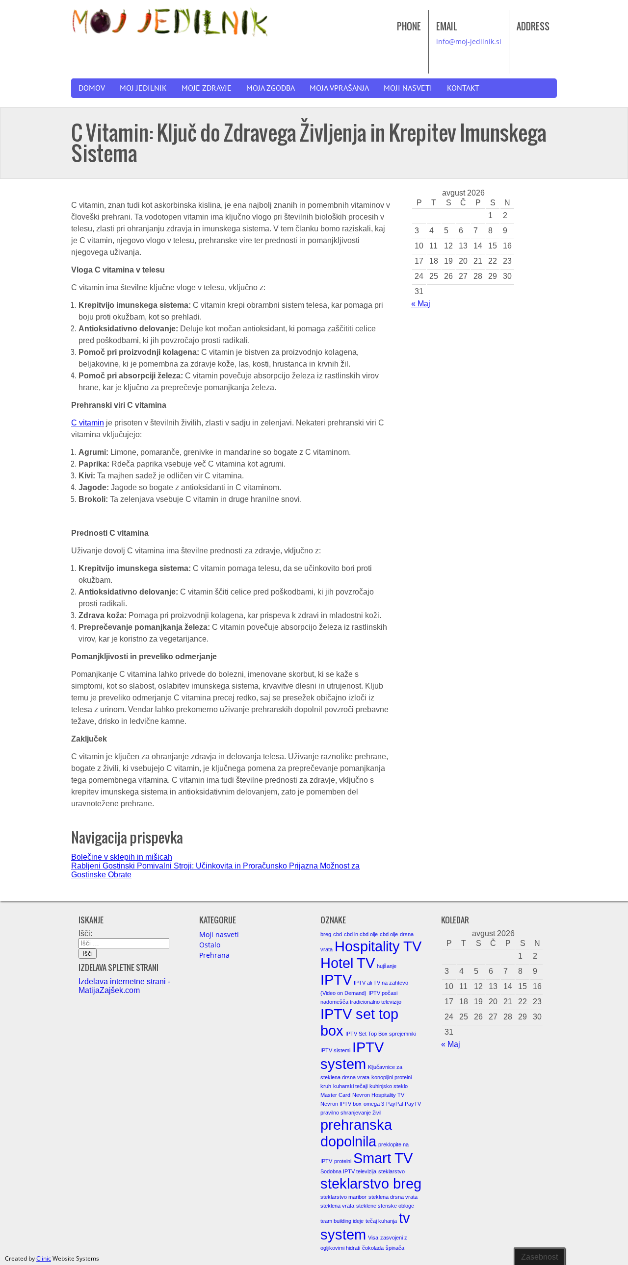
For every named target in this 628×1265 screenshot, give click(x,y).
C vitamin (87, 423)
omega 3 (374, 1104)
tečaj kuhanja (381, 1221)
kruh (325, 1086)
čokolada (373, 1248)
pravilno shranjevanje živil (350, 1113)
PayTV (413, 1104)
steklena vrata (337, 1206)
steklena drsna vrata (393, 1197)
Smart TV (383, 1158)
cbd (337, 934)
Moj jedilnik (143, 88)
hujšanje (386, 966)
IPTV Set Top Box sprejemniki (380, 1034)
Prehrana (214, 955)
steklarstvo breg (370, 1183)
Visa (373, 1237)
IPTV (336, 979)
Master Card (335, 1095)
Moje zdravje (207, 88)
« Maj (420, 303)
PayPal (394, 1104)
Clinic (43, 1258)
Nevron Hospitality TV (378, 1095)
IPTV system (352, 1055)
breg (325, 934)
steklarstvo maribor (343, 1197)
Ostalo (209, 944)
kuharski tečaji (350, 1086)
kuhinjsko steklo (388, 1086)
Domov (91, 88)
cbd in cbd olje (361, 934)
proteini (342, 1161)
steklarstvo (391, 1171)
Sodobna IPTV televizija (348, 1171)
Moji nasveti (408, 88)
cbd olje (389, 934)
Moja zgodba (270, 88)
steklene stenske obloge (385, 1206)
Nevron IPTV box (341, 1104)
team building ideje (342, 1221)
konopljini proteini (391, 1077)
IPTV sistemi (335, 1050)
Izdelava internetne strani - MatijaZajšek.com (124, 985)
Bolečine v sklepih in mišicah (121, 857)
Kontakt (463, 88)
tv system (365, 1226)
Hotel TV (347, 963)
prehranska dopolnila (356, 1132)
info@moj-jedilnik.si (468, 41)
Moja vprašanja (339, 88)
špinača (395, 1248)
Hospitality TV (378, 946)
